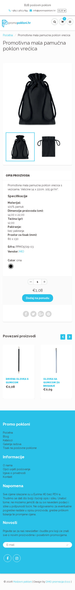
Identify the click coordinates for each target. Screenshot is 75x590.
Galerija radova (12, 444)
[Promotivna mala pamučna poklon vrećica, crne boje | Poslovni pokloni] (37, 98)
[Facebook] (7, 558)
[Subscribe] (67, 545)
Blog (6, 436)
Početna (8, 35)
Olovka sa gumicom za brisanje (51, 382)
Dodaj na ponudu (37, 298)
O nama (7, 465)
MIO (21, 251)
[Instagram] (17, 558)
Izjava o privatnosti (14, 473)
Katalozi (8, 440)
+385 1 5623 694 (20, 10)
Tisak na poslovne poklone (20, 447)
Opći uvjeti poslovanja (16, 469)
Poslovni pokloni (22, 581)
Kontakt (7, 476)
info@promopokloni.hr (44, 10)
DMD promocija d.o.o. (58, 581)
